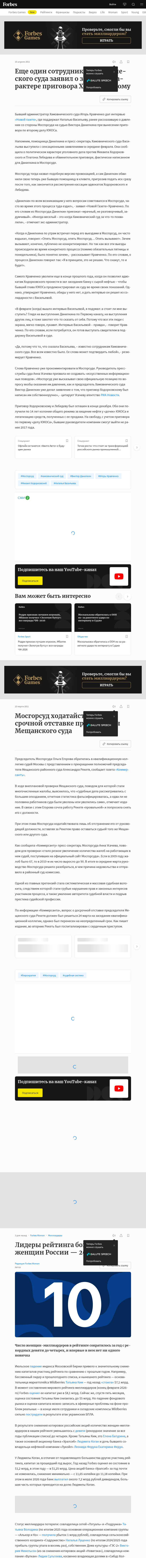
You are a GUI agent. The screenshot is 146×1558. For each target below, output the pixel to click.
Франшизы (62, 12)
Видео (93, 12)
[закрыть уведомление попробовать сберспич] (114, 72)
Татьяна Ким (74, 1382)
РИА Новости (110, 395)
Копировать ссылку (117, 99)
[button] (142, 4)
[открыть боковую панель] (124, 4)
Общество (82, 636)
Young (135, 12)
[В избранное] (67, 441)
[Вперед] (137, 447)
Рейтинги (46, 12)
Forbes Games (22, 12)
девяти (80, 1431)
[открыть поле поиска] (133, 4)
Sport (124, 12)
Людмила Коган (88, 1441)
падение (36, 1366)
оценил (34, 1393)
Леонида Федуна (86, 1447)
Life (102, 12)
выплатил (61, 1506)
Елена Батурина (114, 1436)
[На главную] (10, 4)
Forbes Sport (24, 636)
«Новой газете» (25, 119)
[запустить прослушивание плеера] (114, 62)
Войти (112, 4)
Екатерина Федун (110, 1447)
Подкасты (79, 12)
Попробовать (93, 87)
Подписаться (30, 580)
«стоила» (107, 1382)
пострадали (34, 1414)
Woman (113, 12)
